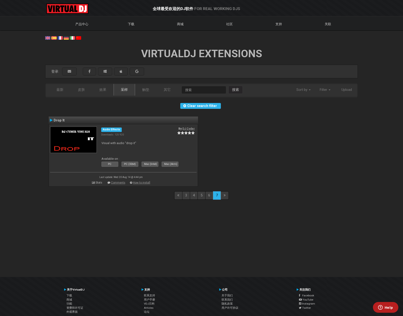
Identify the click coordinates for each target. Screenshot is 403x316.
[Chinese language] (78, 38)
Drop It (59, 120)
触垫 (145, 90)
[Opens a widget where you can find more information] (385, 308)
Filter (324, 90)
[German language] (66, 38)
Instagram (308, 303)
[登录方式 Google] (137, 71)
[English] (47, 38)
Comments (118, 182)
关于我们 (227, 295)
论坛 (146, 311)
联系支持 (149, 295)
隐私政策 (227, 303)
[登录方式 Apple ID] (121, 71)
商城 (180, 24)
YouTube (307, 299)
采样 (124, 90)
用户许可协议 (230, 307)
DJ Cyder (188, 128)
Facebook (307, 295)
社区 (229, 24)
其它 (167, 90)
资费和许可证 (74, 307)
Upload (346, 90)
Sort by (302, 90)
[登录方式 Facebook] (89, 71)
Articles (148, 307)
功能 (69, 303)
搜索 (235, 90)
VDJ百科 (149, 303)
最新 (59, 90)
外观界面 (72, 311)
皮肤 (81, 90)
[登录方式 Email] (69, 71)
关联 (328, 24)
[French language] (60, 38)
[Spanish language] (53, 38)
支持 (278, 24)
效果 (102, 90)
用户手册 (149, 299)
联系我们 (227, 299)
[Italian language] (72, 38)
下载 (131, 24)
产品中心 (81, 24)
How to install (141, 182)
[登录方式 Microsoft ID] (105, 71)
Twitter (306, 307)
